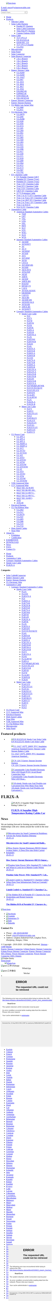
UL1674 (19, 126)
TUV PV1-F (21, 38)
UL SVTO (20, 451)
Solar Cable (16, 35)
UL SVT (20, 448)
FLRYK (30, 328)
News (8, 544)
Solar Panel (16, 52)
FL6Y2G (30, 425)
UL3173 (19, 168)
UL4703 (19, 47)
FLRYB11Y (32, 418)
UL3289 (19, 161)
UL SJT (19, 455)
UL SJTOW (21, 464)
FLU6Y (30, 358)
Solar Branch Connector (21, 56)
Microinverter (16, 49)
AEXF (24, 274)
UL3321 (19, 144)
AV (23, 246)
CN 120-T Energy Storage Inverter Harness (29, 765)
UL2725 (19, 524)
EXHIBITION (12, 540)
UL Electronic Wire (19, 112)
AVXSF (25, 253)
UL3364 (19, 163)
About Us (10, 533)
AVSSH (25, 267)
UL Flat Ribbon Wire (20, 507)
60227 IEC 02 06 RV (25, 488)
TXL (24, 219)
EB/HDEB (26, 293)
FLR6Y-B (31, 355)
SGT (24, 228)
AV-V (24, 249)
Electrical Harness (18, 505)
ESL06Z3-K (21, 91)
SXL (24, 223)
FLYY (29, 318)
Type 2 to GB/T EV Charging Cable (31, 200)
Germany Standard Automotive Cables (32, 311)
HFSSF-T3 (26, 286)
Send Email (5, 961)
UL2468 (19, 107)
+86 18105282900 (20, 933)
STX (24, 230)
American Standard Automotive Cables (32, 212)
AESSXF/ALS (28, 302)
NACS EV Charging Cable (27, 207)
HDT (24, 226)
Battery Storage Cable (20, 70)
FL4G (29, 346)
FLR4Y (30, 344)
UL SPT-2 (20, 439)
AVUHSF (26, 258)
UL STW (20, 476)
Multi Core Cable (29, 406)
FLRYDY (31, 393)
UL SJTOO (21, 460)
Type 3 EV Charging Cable (27, 188)
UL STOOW (21, 481)
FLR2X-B (31, 404)
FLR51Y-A (31, 383)
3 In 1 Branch (22, 61)
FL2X (29, 337)
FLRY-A (30, 330)
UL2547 (19, 517)
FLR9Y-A (31, 365)
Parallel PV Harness (24, 26)
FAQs (8, 547)
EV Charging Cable (19, 175)
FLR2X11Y (32, 423)
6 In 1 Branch (22, 68)
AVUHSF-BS (27, 265)
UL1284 (19, 130)
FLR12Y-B (31, 374)
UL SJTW (20, 462)
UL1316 (19, 147)
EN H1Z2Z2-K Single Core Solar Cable (27, 742)
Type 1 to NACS (23, 205)
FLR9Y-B (31, 367)
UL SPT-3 (20, 441)
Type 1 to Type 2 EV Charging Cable (31, 198)
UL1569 (19, 140)
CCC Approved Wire (20, 485)
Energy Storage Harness (21, 103)
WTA (24, 237)
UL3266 (19, 117)
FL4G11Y (31, 420)
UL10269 (20, 73)
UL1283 (19, 142)
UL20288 (20, 119)
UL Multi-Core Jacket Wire (22, 105)
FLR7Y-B (31, 362)
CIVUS (25, 263)
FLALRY (31, 395)
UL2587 (19, 170)
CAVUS (25, 295)
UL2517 (19, 512)
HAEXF (25, 284)
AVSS (24, 260)
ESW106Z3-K (22, 96)
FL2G (29, 400)
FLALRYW (32, 397)
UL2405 (19, 519)
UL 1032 (20, 89)
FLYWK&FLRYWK (35, 386)
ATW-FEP (26, 272)
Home (8, 17)
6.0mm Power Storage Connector (14, 951)
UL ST (19, 469)
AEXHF (25, 242)
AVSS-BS (26, 304)
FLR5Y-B (31, 351)
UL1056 (19, 124)
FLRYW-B (31, 342)
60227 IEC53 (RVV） (25, 493)
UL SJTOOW (22, 467)
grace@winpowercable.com (23, 935)
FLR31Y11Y (32, 427)
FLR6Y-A (31, 353)
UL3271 (19, 135)
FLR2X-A (31, 402)
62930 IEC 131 (22, 42)
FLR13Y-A (31, 369)
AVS (24, 256)
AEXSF (25, 279)
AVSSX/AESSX (29, 291)
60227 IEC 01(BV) (24, 498)
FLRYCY (31, 432)
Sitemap (44, 944)
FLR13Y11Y (32, 413)
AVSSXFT (26, 244)
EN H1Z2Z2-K (22, 40)
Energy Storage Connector (22, 100)
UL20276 (20, 514)
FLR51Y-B (31, 381)
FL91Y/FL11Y (33, 390)
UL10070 (20, 114)
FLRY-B (30, 332)
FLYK (29, 325)
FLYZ (29, 416)
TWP (24, 214)
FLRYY (30, 411)
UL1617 (19, 151)
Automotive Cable (18, 209)
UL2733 (19, 526)
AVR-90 (19, 503)
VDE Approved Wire (20, 483)
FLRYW (30, 323)
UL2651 (19, 110)
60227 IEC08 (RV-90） (26, 490)
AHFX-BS (26, 281)
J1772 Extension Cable (25, 193)
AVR (18, 500)
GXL (24, 221)
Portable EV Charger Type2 (27, 182)
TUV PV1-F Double (24, 45)
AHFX (24, 277)
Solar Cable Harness (19, 24)
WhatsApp (11, 963)
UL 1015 (20, 82)
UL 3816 (20, 84)
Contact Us (10, 549)
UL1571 (19, 156)
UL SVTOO (21, 453)
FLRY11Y (31, 430)
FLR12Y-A (31, 372)
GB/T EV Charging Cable (27, 191)
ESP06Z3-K (21, 93)
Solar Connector (18, 54)
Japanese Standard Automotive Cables (31, 240)
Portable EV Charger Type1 (27, 179)
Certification (16, 538)
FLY (28, 316)
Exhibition (15, 535)
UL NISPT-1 (21, 444)
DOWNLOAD (12, 542)
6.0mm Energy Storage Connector (37, 949)
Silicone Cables (17, 21)
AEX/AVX (26, 270)
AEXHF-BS (27, 300)
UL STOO (20, 474)
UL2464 (19, 510)
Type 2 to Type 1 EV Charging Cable (31, 202)
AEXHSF (26, 251)
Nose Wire (15, 531)
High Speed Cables (19, 528)
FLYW (29, 321)
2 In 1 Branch (22, 59)
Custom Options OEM (25, 33)
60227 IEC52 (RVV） (25, 496)
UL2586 (19, 521)
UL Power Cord (17, 434)
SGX (24, 235)
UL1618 (19, 158)
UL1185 (19, 128)
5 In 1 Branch (22, 66)
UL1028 (19, 121)
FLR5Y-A (31, 349)
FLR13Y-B (31, 376)
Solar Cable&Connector (16, 575)
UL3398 (19, 149)
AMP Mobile (6, 947)
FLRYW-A (31, 335)
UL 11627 (20, 77)
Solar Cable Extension (25, 28)
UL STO (20, 471)
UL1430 (19, 154)
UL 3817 (20, 86)
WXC (24, 233)
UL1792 (19, 172)
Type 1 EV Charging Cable (27, 184)
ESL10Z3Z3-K (22, 98)
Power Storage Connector (22, 954)
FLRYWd (31, 339)
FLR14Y (30, 379)
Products (9, 19)
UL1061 (19, 133)
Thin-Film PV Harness (25, 31)
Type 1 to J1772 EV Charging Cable (31, 195)
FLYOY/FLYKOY (34, 388)
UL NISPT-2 (21, 446)
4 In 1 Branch (22, 63)
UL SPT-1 (20, 437)
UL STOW (21, 478)
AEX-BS (25, 297)
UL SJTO (20, 458)
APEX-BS (26, 307)
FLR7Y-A (31, 360)
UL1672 (19, 165)
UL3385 (19, 137)
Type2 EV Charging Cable (27, 186)
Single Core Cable (29, 314)
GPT (24, 216)
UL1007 (19, 79)
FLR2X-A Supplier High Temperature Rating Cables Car (28, 811)
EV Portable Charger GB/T (27, 177)
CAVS (24, 288)
